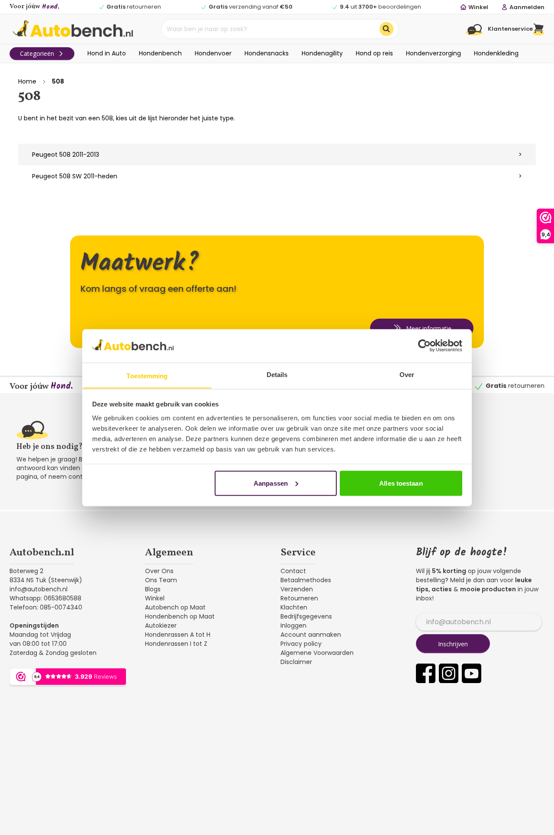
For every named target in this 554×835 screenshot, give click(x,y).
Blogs (153, 589)
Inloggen (293, 625)
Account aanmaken (310, 634)
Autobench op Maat (175, 607)
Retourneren (299, 598)
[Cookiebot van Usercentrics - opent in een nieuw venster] (424, 345)
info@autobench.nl (39, 589)
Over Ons (159, 571)
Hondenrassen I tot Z (176, 643)
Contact (293, 571)
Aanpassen (271, 483)
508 (58, 81)
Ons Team (161, 580)
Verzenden (296, 589)
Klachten (293, 607)
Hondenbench (160, 53)
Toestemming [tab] (146, 375)
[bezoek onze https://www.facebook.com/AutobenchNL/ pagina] (425, 673)
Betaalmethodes (305, 580)
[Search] (386, 29)
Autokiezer (161, 625)
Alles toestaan (400, 483)
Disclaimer (296, 662)
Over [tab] (406, 374)
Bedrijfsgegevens (306, 616)
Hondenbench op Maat (180, 616)
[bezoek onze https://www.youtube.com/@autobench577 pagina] (471, 673)
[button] (538, 29)
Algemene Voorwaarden (317, 652)
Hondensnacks (267, 53)
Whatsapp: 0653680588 (45, 598)
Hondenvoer (213, 53)
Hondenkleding (496, 53)
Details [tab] (277, 374)
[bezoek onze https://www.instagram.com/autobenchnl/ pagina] (448, 673)
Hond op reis (374, 53)
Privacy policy (301, 643)
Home (27, 81)
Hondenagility (322, 53)
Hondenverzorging (433, 53)
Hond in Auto (106, 53)
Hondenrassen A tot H (177, 634)
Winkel (154, 598)
